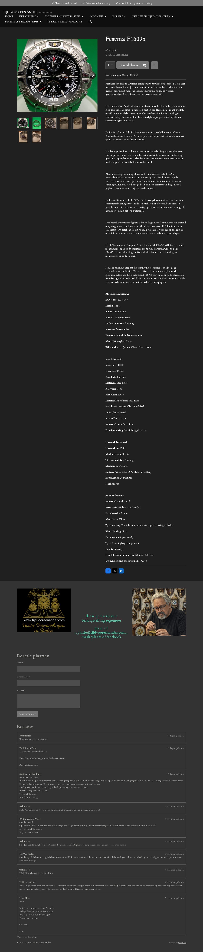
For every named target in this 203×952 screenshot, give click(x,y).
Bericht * (21, 690)
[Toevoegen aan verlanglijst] (154, 65)
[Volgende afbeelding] (93, 75)
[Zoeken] (90, 21)
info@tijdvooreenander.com (103, 632)
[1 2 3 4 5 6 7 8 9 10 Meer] (110, 65)
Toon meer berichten (27, 937)
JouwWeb (182, 942)
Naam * (20, 662)
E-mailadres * (23, 676)
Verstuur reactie (27, 714)
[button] (23, 123)
